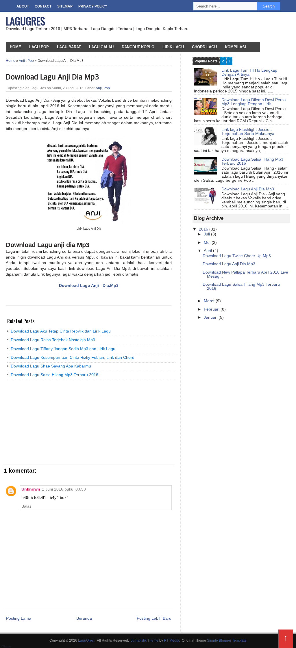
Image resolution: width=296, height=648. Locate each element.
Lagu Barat (69, 47)
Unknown (30, 489)
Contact (43, 6)
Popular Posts (206, 61)
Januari (211, 317)
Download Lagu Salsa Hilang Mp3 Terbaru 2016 (54, 374)
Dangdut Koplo (138, 47)
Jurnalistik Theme (144, 640)
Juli (207, 234)
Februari (212, 309)
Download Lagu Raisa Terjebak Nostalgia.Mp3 (53, 339)
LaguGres (25, 20)
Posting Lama (18, 618)
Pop (30, 61)
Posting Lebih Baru (154, 618)
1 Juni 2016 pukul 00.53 (64, 489)
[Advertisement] (47, 422)
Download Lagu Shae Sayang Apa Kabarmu (51, 366)
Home (10, 61)
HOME (15, 47)
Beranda (84, 618)
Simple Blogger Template (227, 640)
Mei (208, 242)
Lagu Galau (101, 47)
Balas (26, 506)
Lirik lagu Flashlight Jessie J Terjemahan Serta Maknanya (247, 131)
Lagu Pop (39, 47)
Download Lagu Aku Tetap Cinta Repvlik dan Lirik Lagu (61, 331)
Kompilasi (235, 47)
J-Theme (6, 646)
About (22, 6)
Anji (22, 61)
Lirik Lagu (173, 47)
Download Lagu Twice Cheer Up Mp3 (237, 255)
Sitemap (65, 6)
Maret (210, 300)
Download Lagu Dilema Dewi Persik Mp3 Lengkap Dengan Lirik (253, 101)
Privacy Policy (92, 6)
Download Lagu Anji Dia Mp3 (247, 189)
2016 (204, 229)
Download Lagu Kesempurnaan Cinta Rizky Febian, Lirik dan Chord (72, 357)
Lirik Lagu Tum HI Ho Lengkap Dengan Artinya (249, 72)
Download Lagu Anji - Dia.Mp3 (89, 285)
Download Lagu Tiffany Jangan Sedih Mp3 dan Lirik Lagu (63, 348)
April (208, 250)
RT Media (171, 640)
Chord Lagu (204, 47)
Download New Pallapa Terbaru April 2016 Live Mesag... (245, 274)
